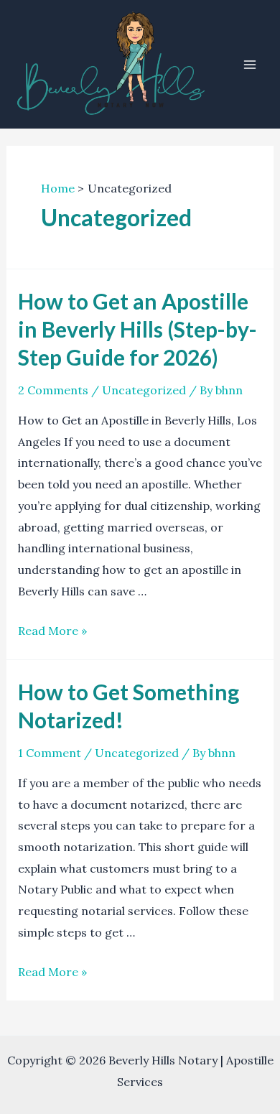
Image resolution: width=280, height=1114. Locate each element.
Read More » (52, 630)
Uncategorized (144, 390)
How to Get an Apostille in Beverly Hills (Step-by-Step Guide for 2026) (137, 329)
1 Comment (49, 753)
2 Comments (53, 390)
